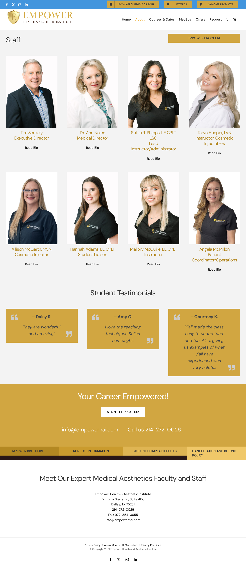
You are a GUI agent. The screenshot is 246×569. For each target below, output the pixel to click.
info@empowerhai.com (90, 456)
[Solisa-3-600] (153, 57)
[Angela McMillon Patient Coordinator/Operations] (214, 173)
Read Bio (31, 147)
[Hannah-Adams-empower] (92, 173)
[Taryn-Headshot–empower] (214, 57)
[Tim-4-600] (31, 57)
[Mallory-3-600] (153, 173)
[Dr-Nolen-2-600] (92, 57)
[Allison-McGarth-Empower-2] (31, 173)
